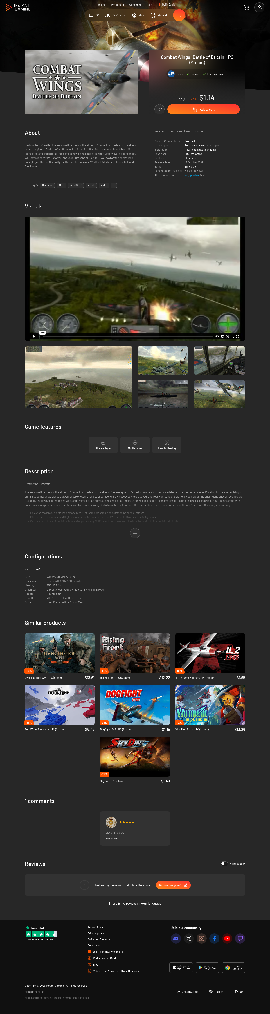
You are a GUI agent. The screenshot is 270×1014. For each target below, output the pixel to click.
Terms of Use (95, 927)
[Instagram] (202, 938)
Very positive (192, 175)
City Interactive (194, 153)
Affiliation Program (99, 939)
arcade (91, 185)
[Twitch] (240, 938)
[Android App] (207, 967)
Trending (100, 4)
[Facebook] (214, 938)
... (114, 185)
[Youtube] (227, 938)
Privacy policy (96, 933)
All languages (237, 863)
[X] (189, 938)
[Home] (18, 7)
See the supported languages (202, 145)
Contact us (94, 945)
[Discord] (176, 938)
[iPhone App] (181, 967)
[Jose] (111, 822)
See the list (191, 141)
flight (61, 185)
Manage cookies (34, 991)
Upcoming (135, 4)
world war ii (76, 185)
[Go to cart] (246, 7)
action (103, 185)
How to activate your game (200, 149)
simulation (47, 185)
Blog (149, 4)
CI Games (190, 158)
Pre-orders (117, 4)
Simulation (191, 166)
